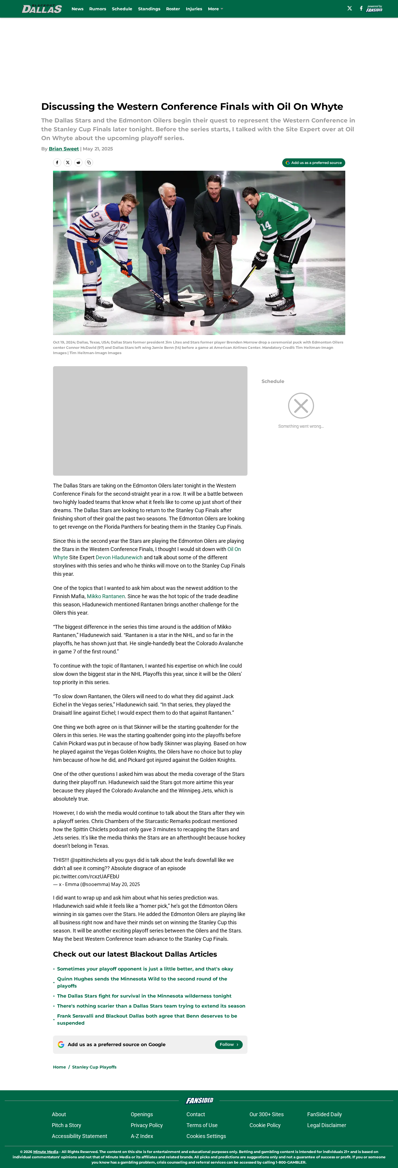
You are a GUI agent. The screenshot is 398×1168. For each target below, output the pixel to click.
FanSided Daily (324, 1114)
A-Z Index (142, 1136)
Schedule (122, 8)
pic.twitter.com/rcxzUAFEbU (86, 876)
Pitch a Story (66, 1125)
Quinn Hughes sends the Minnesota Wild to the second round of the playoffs (142, 982)
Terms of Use (202, 1125)
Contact (195, 1114)
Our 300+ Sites (267, 1114)
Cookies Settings (206, 1136)
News (77, 8)
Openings (142, 1114)
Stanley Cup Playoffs (94, 1067)
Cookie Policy (265, 1125)
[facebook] (361, 8)
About (59, 1114)
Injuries (194, 8)
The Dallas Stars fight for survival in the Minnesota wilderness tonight (144, 996)
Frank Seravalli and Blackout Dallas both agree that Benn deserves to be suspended (147, 1019)
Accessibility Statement (79, 1136)
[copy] (89, 162)
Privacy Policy (147, 1125)
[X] (349, 8)
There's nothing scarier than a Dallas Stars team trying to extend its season (151, 1006)
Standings (149, 8)
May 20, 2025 (125, 884)
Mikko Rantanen (106, 596)
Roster (173, 8)
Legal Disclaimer (326, 1125)
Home (59, 1067)
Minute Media (45, 1151)
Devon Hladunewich (119, 557)
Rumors (97, 8)
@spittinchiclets (89, 860)
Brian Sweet (64, 149)
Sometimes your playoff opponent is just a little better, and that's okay (145, 969)
